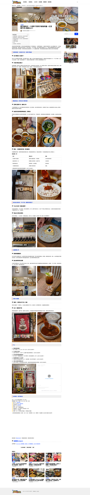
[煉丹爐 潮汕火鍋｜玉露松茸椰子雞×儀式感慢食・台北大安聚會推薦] (20, 472)
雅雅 (33, 447)
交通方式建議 (15, 41)
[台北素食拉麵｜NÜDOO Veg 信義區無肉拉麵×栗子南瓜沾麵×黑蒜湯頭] (36, 472)
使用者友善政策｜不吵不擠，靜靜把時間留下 (20, 38)
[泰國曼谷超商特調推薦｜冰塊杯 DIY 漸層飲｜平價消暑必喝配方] (53, 457)
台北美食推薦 (23, 447)
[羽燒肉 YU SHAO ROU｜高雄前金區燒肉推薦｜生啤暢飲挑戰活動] (36, 457)
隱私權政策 (34, 491)
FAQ (14, 42)
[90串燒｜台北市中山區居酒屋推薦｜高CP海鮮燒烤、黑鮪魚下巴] (20, 457)
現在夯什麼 (14, 5)
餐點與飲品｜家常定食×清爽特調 (18, 37)
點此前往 (18, 402)
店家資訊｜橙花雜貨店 (17, 43)
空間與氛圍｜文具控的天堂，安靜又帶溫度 (20, 36)
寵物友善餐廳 (29, 447)
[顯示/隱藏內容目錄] (27, 35)
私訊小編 (38, 491)
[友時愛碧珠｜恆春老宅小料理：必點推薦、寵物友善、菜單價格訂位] (53, 472)
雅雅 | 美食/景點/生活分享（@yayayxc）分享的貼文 (49, 390)
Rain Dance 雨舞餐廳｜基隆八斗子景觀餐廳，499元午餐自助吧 (28, 443)
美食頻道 (18, 5)
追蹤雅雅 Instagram (18, 441)
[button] (77, 2)
